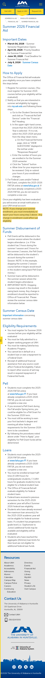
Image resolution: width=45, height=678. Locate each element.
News (26, 580)
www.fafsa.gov (30, 185)
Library (27, 574)
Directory (28, 562)
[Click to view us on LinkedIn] (31, 666)
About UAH (9, 562)
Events (27, 565)
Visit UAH (7, 11)
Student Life (29, 586)
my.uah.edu (17, 106)
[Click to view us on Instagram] (14, 666)
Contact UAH (14, 614)
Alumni (7, 574)
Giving (27, 571)
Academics (9, 565)
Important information (13, 315)
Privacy (27, 583)
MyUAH (27, 577)
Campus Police (10, 583)
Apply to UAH (22, 11)
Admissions (9, 571)
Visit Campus (30, 589)
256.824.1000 (15, 619)
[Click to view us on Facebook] (20, 666)
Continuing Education (10, 590)
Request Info (36, 11)
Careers (7, 586)
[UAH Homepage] (22, 5)
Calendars (8, 577)
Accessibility (9, 568)
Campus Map (9, 580)
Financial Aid (29, 568)
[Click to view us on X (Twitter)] (26, 666)
